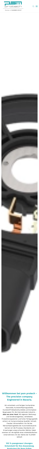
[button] (33, 6)
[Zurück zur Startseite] (13, 6)
